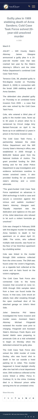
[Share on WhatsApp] (12, 398)
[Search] (28, 6)
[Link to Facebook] (25, 416)
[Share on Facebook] (5, 398)
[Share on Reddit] (30, 398)
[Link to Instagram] (28, 416)
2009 (19, 40)
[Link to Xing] (31, 416)
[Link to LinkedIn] (33, 416)
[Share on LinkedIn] (19, 398)
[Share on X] (8, 398)
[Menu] (32, 6)
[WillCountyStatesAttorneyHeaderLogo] (16, 6)
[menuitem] (28, 6)
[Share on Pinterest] (15, 398)
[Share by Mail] (33, 398)
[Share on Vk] (26, 398)
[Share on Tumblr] (22, 398)
